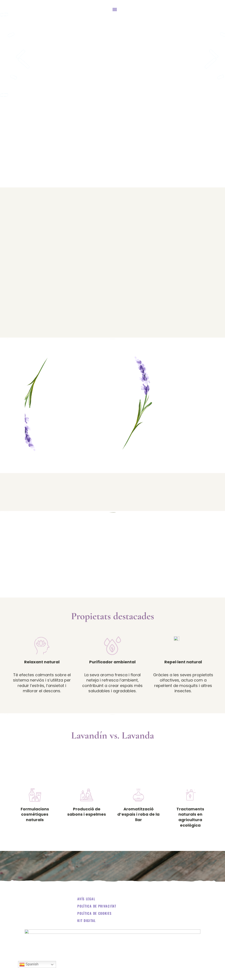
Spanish (31, 964)
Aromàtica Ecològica (23, 9)
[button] (114, 9)
